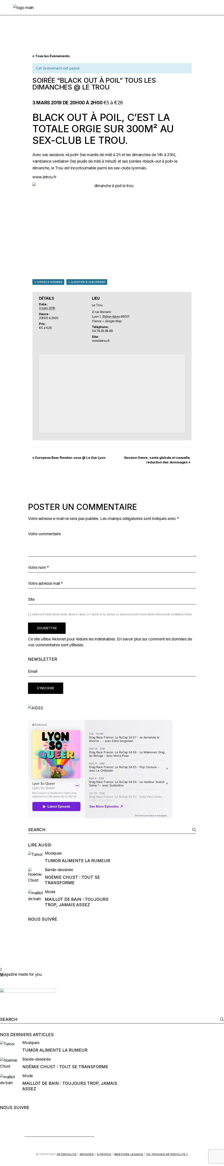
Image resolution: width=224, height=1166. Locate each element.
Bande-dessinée (59, 869)
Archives (87, 1154)
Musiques (53, 853)
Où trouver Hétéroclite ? (167, 1154)
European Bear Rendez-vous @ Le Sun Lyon (68, 458)
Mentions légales (129, 1154)
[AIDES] (112, 708)
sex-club (57, 140)
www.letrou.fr (44, 177)
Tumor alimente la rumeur (77, 860)
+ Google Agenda (48, 282)
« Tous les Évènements (51, 56)
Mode (50, 891)
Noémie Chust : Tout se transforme (65, 1066)
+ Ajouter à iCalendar (86, 282)
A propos (104, 1154)
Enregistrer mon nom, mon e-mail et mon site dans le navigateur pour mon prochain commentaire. (112, 614)
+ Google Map (112, 321)
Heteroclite (67, 1154)
